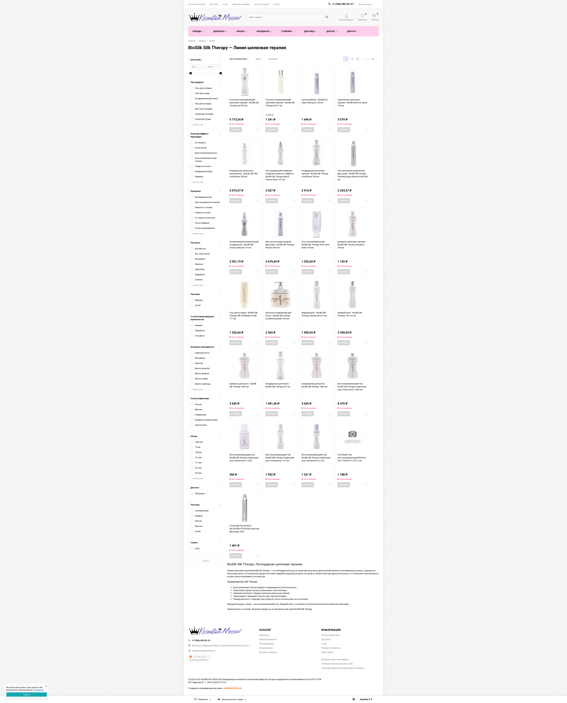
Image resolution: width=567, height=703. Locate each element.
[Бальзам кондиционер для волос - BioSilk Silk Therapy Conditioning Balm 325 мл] (280, 294)
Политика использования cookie (337, 664)
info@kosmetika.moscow (203, 650)
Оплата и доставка (196, 4)
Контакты (214, 4)
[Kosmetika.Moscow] (221, 631)
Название (273, 58)
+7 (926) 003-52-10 (342, 4)
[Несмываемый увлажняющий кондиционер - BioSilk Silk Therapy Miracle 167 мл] (244, 223)
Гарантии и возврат (241, 4)
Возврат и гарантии (330, 648)
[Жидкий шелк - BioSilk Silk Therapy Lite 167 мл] (352, 294)
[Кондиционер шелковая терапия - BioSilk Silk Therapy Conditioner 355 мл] (316, 152)
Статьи (276, 4)
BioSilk (212, 40)
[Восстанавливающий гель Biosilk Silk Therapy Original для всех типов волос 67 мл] (316, 436)
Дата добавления (238, 58)
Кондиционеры (266, 644)
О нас (225, 4)
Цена (258, 58)
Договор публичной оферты (334, 659)
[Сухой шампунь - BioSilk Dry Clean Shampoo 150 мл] (316, 81)
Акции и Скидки (261, 4)
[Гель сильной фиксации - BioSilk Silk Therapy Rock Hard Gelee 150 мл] (316, 223)
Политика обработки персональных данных (342, 668)
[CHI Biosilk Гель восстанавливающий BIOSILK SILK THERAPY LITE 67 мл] (352, 436)
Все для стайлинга (268, 652)
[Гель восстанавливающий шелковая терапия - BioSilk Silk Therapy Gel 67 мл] (280, 81)
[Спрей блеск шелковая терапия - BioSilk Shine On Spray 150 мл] (352, 81)
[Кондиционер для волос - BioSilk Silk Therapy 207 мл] (280, 365)
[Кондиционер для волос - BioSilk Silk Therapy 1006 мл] (316, 365)
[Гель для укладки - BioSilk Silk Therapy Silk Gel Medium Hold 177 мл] (244, 294)
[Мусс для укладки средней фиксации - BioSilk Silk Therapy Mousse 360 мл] (280, 223)
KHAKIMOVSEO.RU (233, 688)
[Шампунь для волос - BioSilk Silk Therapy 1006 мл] (244, 365)
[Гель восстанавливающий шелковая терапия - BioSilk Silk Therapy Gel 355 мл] (244, 81)
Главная (191, 40)
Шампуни (264, 635)
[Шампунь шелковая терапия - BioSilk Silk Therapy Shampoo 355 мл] (352, 223)
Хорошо (26, 694)
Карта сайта (327, 652)
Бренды (202, 40)
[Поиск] (327, 17)
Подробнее (38, 690)
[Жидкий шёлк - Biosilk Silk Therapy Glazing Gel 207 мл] (316, 294)
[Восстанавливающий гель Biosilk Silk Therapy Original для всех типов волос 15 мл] (244, 436)
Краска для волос (268, 639)
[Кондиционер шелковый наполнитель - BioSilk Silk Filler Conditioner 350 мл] (244, 152)
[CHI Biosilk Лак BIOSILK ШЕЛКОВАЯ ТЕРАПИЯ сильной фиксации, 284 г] (244, 507)
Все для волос (266, 648)
